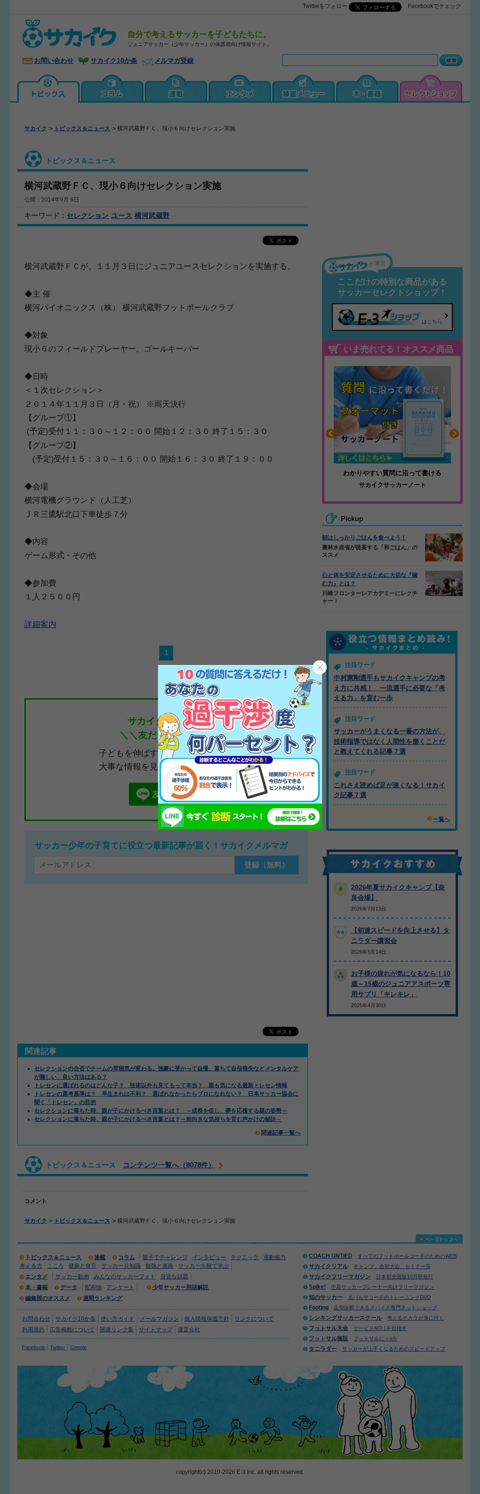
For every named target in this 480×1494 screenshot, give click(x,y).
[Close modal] (320, 667)
